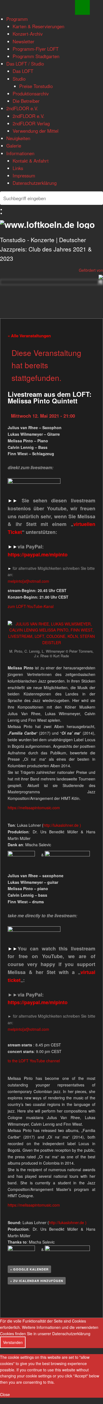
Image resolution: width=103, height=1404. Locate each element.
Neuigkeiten (18, 138)
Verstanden (13, 1342)
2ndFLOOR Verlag (31, 123)
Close (5, 1394)
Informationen (20, 153)
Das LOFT (23, 71)
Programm (17, 19)
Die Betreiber (26, 101)
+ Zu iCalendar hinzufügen (36, 1281)
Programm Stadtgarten (36, 56)
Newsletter (23, 41)
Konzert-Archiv (28, 33)
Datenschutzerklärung (35, 183)
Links (18, 168)
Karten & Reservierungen (38, 26)
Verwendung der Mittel (36, 131)
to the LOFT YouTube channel (34, 1060)
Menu (82, 7)
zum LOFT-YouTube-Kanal (31, 606)
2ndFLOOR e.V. (22, 108)
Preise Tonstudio (36, 86)
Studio (19, 78)
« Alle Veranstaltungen (29, 336)
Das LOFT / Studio (25, 63)
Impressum (24, 175)
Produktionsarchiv (31, 93)
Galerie (13, 145)
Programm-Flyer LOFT (36, 49)
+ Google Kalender (29, 1269)
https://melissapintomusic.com (34, 807)
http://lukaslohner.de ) (62, 825)
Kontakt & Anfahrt (31, 160)
